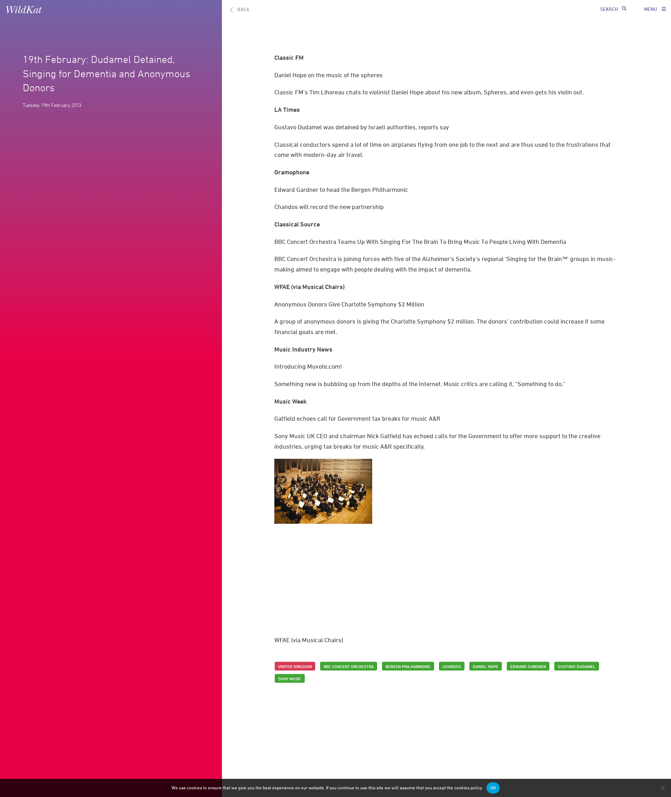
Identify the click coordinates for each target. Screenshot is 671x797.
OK (493, 787)
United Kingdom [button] (295, 666)
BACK (243, 9)
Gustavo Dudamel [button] (577, 666)
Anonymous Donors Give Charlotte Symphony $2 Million (349, 304)
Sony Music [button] (289, 678)
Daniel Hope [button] (485, 666)
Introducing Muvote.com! (308, 366)
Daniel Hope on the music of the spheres (328, 75)
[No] (662, 787)
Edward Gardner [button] (528, 666)
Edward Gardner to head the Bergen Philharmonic (341, 189)
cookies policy (468, 787)
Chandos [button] (451, 666)
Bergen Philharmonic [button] (408, 666)
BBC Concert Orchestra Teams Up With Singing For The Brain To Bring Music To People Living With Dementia (420, 241)
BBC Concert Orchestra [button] (349, 666)
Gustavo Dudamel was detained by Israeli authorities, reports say (361, 127)
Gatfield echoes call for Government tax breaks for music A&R (357, 418)
